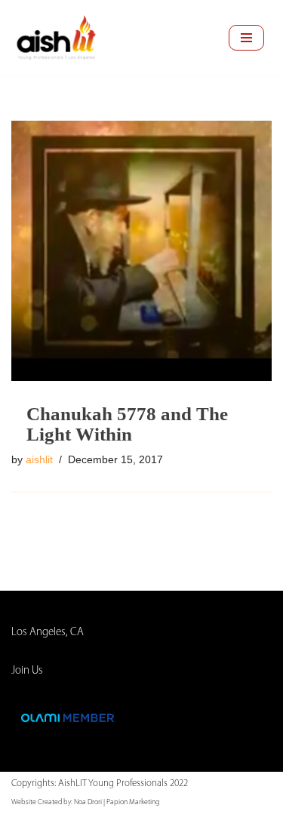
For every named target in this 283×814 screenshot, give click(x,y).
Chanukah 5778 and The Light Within (127, 424)
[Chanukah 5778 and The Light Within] (141, 251)
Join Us (27, 671)
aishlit (39, 459)
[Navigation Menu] (246, 38)
